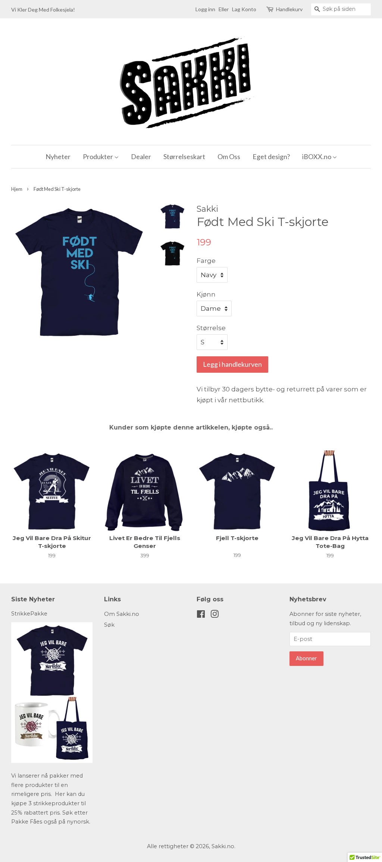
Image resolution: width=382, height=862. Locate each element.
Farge (206, 260)
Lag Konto (244, 9)
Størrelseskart (184, 156)
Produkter (98, 156)
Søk (109, 624)
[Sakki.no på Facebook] (201, 615)
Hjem (16, 189)
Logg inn (205, 9)
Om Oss (228, 156)
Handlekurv (289, 9)
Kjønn (206, 294)
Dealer (141, 156)
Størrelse (211, 328)
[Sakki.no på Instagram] (214, 615)
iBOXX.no (317, 156)
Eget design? (271, 156)
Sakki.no (223, 846)
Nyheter (58, 156)
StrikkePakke (29, 613)
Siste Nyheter (33, 599)
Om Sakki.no (121, 614)
